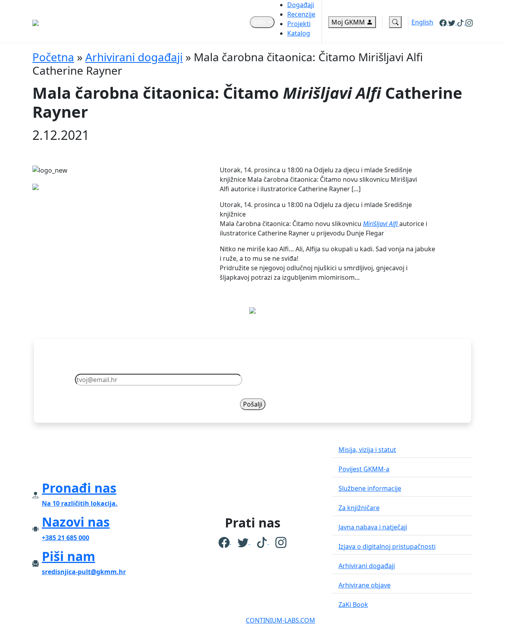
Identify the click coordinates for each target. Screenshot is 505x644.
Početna (53, 56)
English (422, 22)
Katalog (298, 33)
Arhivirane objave (365, 585)
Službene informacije (370, 488)
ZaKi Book (353, 604)
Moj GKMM (349, 22)
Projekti (298, 23)
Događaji (300, 4)
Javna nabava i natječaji (373, 527)
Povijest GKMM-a (364, 469)
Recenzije (301, 14)
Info (260, 22)
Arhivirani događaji (134, 56)
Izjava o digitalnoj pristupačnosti (387, 546)
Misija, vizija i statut (367, 449)
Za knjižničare (359, 507)
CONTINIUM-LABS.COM (280, 620)
